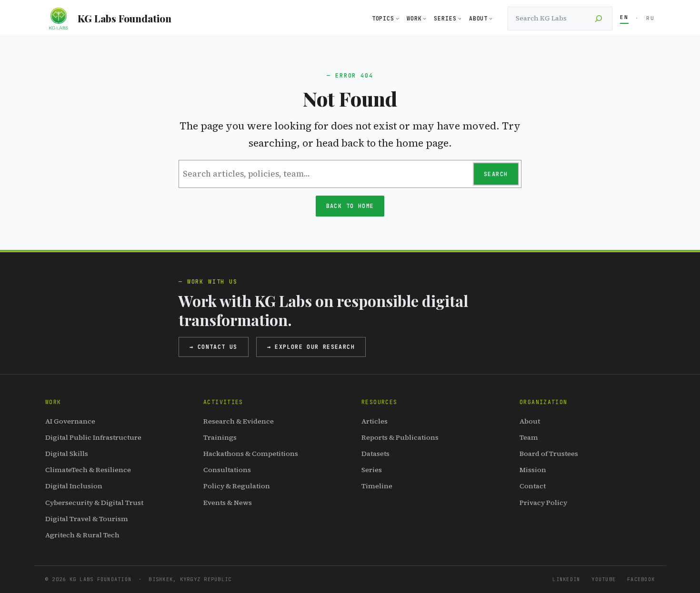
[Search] (598, 18)
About (530, 421)
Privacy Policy (543, 502)
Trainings (220, 437)
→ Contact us (214, 346)
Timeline (376, 486)
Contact (533, 486)
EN (624, 17)
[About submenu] (490, 18)
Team (529, 437)
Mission (533, 469)
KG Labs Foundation (124, 18)
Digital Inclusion (73, 486)
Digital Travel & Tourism (86, 519)
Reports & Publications (400, 437)
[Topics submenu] (397, 18)
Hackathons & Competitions (250, 453)
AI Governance (70, 421)
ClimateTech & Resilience (88, 469)
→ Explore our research (311, 346)
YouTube (603, 579)
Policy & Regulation (236, 486)
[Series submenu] (459, 18)
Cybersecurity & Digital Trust (94, 502)
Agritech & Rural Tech (82, 535)
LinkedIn (566, 579)
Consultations (227, 469)
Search (496, 174)
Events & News (227, 502)
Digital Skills (66, 453)
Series (371, 469)
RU (650, 18)
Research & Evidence (238, 421)
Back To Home (350, 205)
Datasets (375, 453)
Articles (374, 421)
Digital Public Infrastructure (93, 437)
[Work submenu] (424, 18)
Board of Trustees (549, 453)
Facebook (641, 579)
